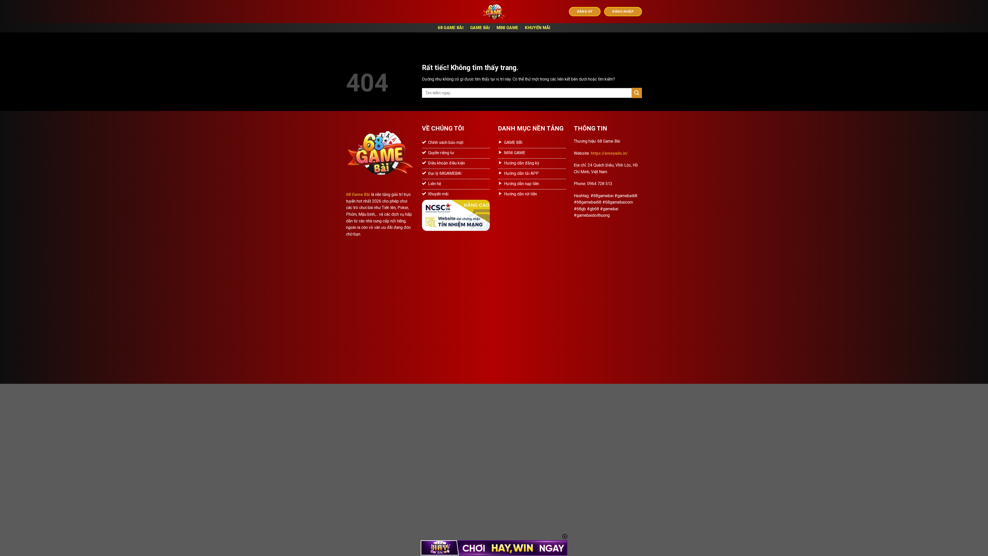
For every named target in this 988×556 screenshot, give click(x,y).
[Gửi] (637, 93)
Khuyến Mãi (537, 27)
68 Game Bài (450, 27)
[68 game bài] (494, 11)
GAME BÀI (480, 27)
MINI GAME (507, 27)
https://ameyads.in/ (609, 153)
